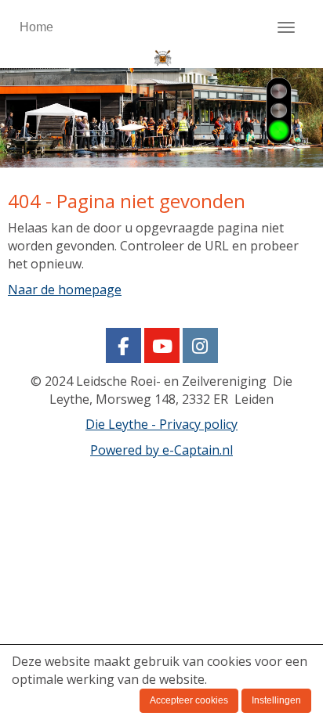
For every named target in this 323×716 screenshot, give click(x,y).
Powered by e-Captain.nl (161, 450)
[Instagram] (200, 348)
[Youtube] (162, 348)
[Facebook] (123, 348)
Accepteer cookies (189, 700)
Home (36, 27)
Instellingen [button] (276, 700)
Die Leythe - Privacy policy (161, 424)
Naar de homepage (65, 289)
